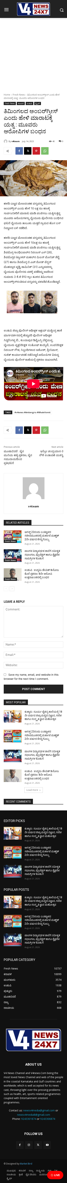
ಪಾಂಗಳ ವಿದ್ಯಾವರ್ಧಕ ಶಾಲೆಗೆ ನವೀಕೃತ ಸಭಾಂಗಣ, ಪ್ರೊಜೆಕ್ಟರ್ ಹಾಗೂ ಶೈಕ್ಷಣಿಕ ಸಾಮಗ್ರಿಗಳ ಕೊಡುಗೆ (42, 554)
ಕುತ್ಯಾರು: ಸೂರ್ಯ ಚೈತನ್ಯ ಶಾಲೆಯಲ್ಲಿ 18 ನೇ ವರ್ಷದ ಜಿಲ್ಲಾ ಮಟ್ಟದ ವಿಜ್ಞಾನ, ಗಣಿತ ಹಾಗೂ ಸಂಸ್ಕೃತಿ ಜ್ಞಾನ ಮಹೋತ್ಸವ (43, 715)
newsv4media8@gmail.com (33, 1114)
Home (7, 94)
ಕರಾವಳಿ (21, 103)
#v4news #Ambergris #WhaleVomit (32, 412)
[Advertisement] (33, 53)
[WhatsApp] (45, 151)
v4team (16, 141)
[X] (27, 151)
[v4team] (6, 141)
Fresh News (19, 94)
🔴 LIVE (55, 1175)
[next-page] (12, 588)
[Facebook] (19, 151)
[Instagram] (29, 1145)
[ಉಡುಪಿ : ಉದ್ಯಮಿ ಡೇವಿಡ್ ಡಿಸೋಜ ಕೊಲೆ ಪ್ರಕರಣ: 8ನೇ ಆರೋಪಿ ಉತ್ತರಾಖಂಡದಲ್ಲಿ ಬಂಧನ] (13, 574)
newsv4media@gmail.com (39, 1110)
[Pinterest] (36, 151)
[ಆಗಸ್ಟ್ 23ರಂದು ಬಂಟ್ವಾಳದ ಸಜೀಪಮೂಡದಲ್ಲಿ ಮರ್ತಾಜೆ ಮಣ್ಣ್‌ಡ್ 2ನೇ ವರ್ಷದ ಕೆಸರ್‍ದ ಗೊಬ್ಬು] (13, 536)
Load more (32, 790)
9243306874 (47, 1119)
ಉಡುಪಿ (29, 103)
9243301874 (28, 1119)
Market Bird (26, 1163)
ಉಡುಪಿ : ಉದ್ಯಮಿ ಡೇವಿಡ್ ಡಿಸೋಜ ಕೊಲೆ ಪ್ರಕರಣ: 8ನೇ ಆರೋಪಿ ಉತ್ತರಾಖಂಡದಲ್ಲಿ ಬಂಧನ (42, 574)
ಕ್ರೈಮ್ (37, 103)
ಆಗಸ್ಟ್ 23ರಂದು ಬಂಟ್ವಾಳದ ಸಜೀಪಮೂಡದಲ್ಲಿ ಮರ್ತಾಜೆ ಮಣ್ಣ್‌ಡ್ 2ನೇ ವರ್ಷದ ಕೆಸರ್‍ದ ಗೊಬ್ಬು (42, 536)
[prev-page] (6, 588)
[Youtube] (47, 1145)
